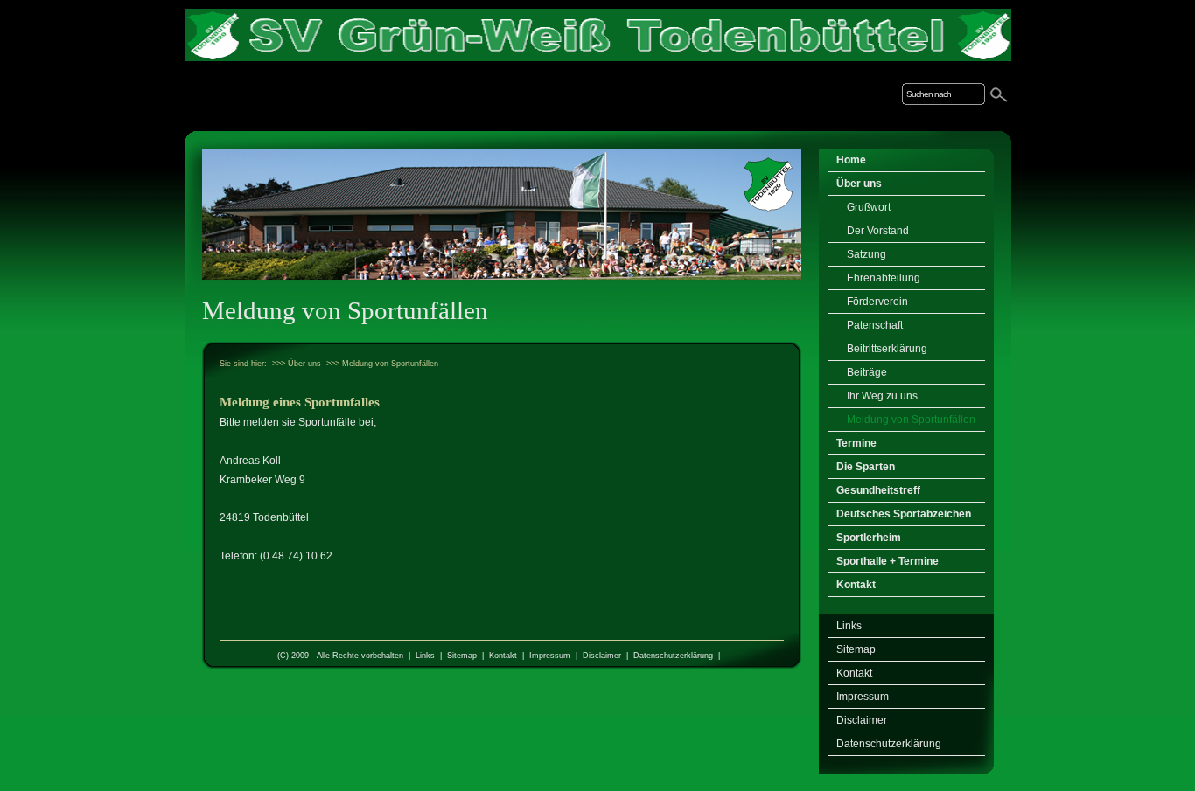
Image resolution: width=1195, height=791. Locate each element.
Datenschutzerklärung (673, 655)
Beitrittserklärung (887, 349)
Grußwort (869, 207)
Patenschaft (875, 325)
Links (425, 655)
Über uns (859, 183)
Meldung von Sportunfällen (911, 419)
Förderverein (877, 301)
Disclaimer (602, 655)
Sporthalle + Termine (887, 561)
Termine (856, 443)
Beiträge (867, 372)
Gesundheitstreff (878, 490)
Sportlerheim (868, 537)
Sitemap (462, 655)
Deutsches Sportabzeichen (903, 514)
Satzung (866, 254)
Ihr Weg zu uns (882, 396)
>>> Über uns (296, 363)
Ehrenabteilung (883, 278)
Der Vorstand (878, 231)
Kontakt (503, 655)
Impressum (549, 655)
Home (851, 160)
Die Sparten (865, 467)
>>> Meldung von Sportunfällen (382, 363)
